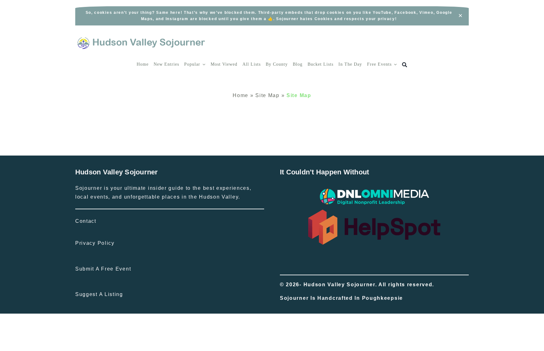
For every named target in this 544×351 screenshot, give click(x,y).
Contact (85, 221)
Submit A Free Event (103, 268)
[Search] (404, 65)
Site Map (267, 95)
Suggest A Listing (99, 294)
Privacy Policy (95, 243)
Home (240, 95)
